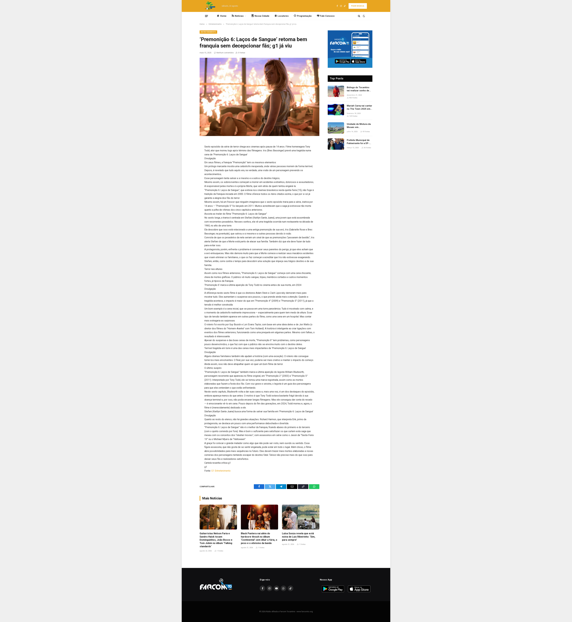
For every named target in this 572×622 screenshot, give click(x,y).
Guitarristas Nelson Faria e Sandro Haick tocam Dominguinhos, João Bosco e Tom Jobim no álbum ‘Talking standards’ (216, 540)
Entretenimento (208, 32)
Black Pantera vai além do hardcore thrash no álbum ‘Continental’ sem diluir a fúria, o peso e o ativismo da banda (259, 538)
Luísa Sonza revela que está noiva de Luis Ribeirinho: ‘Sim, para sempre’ (298, 536)
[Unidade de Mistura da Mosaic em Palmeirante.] (336, 128)
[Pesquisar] (359, 16)
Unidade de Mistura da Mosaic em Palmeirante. (359, 126)
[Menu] (206, 15)
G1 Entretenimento (221, 470)
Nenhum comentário (225, 53)
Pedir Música (357, 6)
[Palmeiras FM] (210, 6)
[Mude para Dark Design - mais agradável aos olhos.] (363, 16)
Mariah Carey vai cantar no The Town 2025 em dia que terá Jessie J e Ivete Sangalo (359, 107)
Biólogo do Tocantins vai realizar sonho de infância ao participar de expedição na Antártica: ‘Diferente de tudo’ (359, 89)
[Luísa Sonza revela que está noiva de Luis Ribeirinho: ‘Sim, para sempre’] (300, 517)
